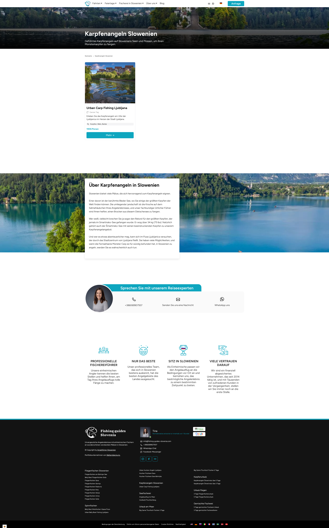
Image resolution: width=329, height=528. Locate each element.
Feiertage (110, 3)
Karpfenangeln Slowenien (151, 483)
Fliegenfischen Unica (92, 496)
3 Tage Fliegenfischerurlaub (203, 494)
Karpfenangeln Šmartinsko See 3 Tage (207, 483)
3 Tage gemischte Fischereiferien (205, 510)
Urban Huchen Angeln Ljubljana (150, 470)
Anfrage (236, 3)
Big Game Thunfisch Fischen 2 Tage (206, 470)
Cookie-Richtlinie (167, 524)
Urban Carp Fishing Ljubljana (149, 487)
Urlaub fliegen (200, 490)
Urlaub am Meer (146, 506)
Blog (162, 3)
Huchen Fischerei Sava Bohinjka (150, 476)
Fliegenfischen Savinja (92, 483)
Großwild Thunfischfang (147, 500)
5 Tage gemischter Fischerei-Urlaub (206, 507)
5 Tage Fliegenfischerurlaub (203, 497)
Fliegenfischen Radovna (93, 487)
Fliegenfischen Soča (92, 499)
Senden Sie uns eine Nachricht (178, 305)
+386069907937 (133, 305)
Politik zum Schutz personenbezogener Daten (143, 524)
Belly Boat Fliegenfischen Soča (95, 477)
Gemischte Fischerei (203, 503)
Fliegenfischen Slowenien (97, 470)
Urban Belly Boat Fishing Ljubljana (96, 512)
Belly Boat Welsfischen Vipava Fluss (97, 509)
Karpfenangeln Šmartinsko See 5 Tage (207, 480)
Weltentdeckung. (113, 455)
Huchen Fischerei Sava (147, 473)
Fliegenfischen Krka (92, 490)
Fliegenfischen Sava (92, 480)
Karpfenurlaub (200, 477)
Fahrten (96, 3)
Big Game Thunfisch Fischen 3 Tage (151, 510)
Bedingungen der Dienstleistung (113, 524)
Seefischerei (145, 493)
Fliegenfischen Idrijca (92, 493)
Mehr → (110, 135)
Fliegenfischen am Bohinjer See (96, 474)
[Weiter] (132, 82)
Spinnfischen (91, 505)
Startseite (88, 56)
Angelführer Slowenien (106, 450)
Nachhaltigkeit (181, 524)
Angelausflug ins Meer (147, 497)
